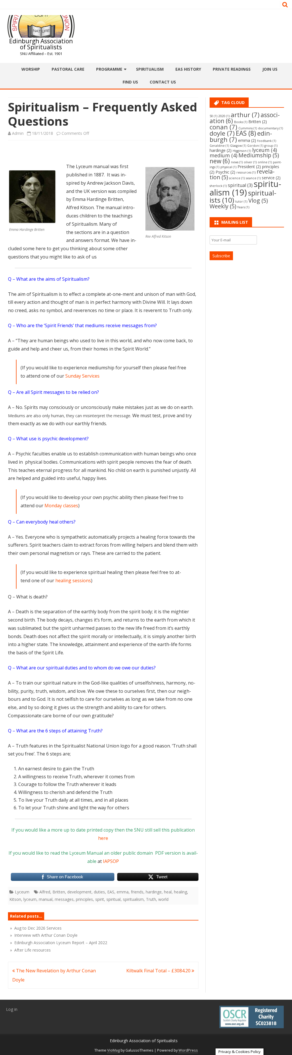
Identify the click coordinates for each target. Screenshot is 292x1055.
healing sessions (73, 580)
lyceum (29, 899)
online (265, 162)
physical (228, 167)
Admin (18, 133)
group (270, 146)
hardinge (154, 892)
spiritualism (133, 899)
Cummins (247, 128)
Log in (11, 1009)
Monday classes (61, 505)
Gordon (255, 146)
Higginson (242, 151)
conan (223, 127)
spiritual (113, 899)
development (79, 892)
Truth (151, 899)
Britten (58, 892)
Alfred (44, 892)
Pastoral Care (68, 69)
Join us (269, 69)
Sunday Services (82, 376)
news (237, 162)
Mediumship (258, 155)
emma (123, 892)
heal (168, 892)
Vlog (258, 200)
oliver (250, 162)
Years (243, 207)
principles (84, 899)
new (220, 161)
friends (137, 892)
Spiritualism (150, 69)
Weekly (223, 206)
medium (223, 155)
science (237, 178)
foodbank (266, 141)
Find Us (130, 82)
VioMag (113, 1050)
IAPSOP (111, 861)
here (103, 838)
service (271, 177)
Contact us (163, 82)
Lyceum (22, 892)
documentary (270, 128)
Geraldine (219, 146)
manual (45, 899)
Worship (30, 69)
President (249, 166)
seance (253, 178)
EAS (110, 892)
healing (180, 892)
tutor (241, 201)
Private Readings (232, 69)
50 (213, 116)
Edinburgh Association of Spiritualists (41, 44)
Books (240, 122)
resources (246, 172)
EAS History (188, 69)
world (163, 899)
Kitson (15, 899)
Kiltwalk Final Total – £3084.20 (159, 971)
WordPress (188, 1050)
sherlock (218, 186)
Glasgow (238, 146)
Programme (109, 69)
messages (64, 899)
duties (99, 892)
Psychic (225, 172)
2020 (224, 116)
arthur (245, 115)
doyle (222, 133)
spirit (99, 899)
